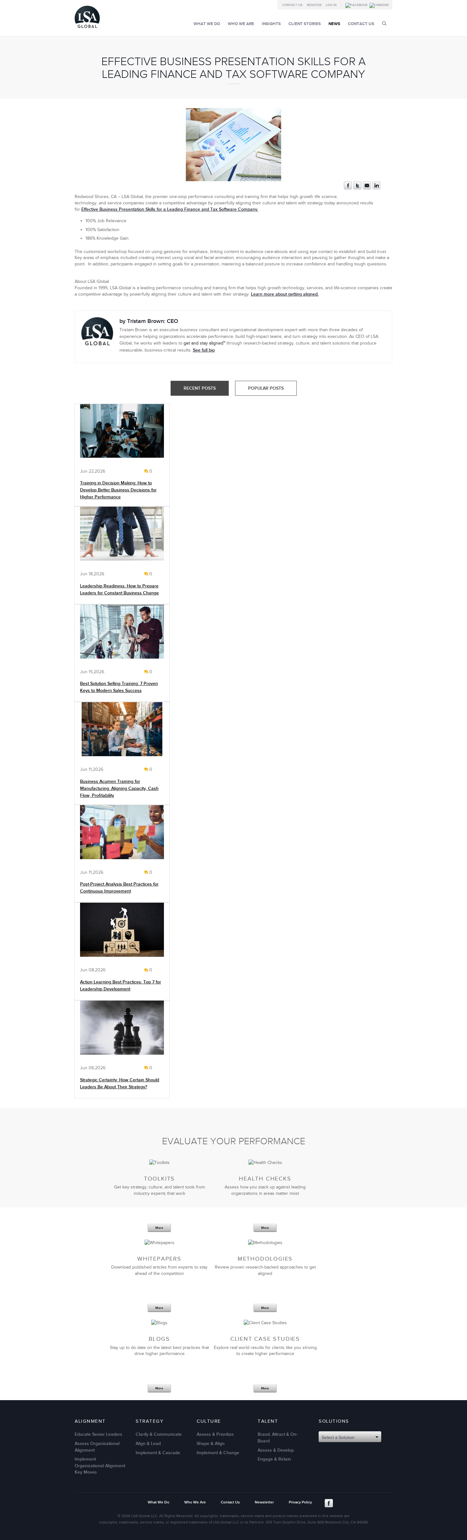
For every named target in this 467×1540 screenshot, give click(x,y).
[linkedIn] (376, 188)
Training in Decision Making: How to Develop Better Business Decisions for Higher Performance (118, 490)
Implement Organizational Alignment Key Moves (100, 1465)
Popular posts (266, 388)
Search (384, 23)
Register (314, 5)
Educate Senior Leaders (98, 1434)
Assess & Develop (276, 1450)
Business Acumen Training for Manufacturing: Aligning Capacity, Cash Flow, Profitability (119, 788)
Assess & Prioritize (215, 1434)
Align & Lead (148, 1443)
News (334, 23)
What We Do (206, 23)
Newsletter (264, 1502)
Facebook (329, 1503)
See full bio (204, 350)
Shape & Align (211, 1443)
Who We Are (241, 23)
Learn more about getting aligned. (285, 294)
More (159, 1228)
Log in (331, 5)
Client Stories (304, 23)
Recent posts (200, 388)
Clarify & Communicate (159, 1434)
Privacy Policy (300, 1502)
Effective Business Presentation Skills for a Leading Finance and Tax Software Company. (169, 209)
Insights (271, 23)
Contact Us (292, 5)
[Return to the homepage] (87, 29)
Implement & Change (218, 1452)
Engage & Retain (274, 1459)
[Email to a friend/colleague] (367, 188)
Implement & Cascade (158, 1452)
